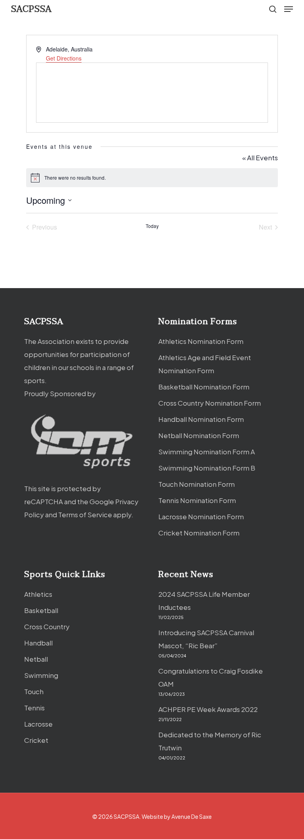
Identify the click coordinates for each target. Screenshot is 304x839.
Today (152, 226)
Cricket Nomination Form (198, 532)
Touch (34, 691)
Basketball (41, 610)
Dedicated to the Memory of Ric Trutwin (209, 741)
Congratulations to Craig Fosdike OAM (210, 677)
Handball (38, 642)
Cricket (36, 740)
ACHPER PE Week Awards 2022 (208, 709)
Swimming (41, 675)
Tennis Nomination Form (197, 500)
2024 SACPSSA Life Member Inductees (204, 600)
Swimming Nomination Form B (206, 467)
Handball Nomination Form (201, 419)
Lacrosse (38, 723)
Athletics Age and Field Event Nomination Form (204, 364)
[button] (288, 9)
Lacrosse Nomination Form (201, 516)
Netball (36, 659)
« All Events (260, 157)
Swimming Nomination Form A (206, 451)
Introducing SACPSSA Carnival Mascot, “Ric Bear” (206, 639)
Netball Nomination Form (198, 435)
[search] (272, 9)
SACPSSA (31, 9)
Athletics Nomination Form (200, 341)
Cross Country (47, 626)
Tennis (34, 707)
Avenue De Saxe (191, 816)
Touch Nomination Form (196, 484)
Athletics (38, 594)
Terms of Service (85, 514)
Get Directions (64, 58)
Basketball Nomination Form (203, 386)
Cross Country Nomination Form (209, 403)
